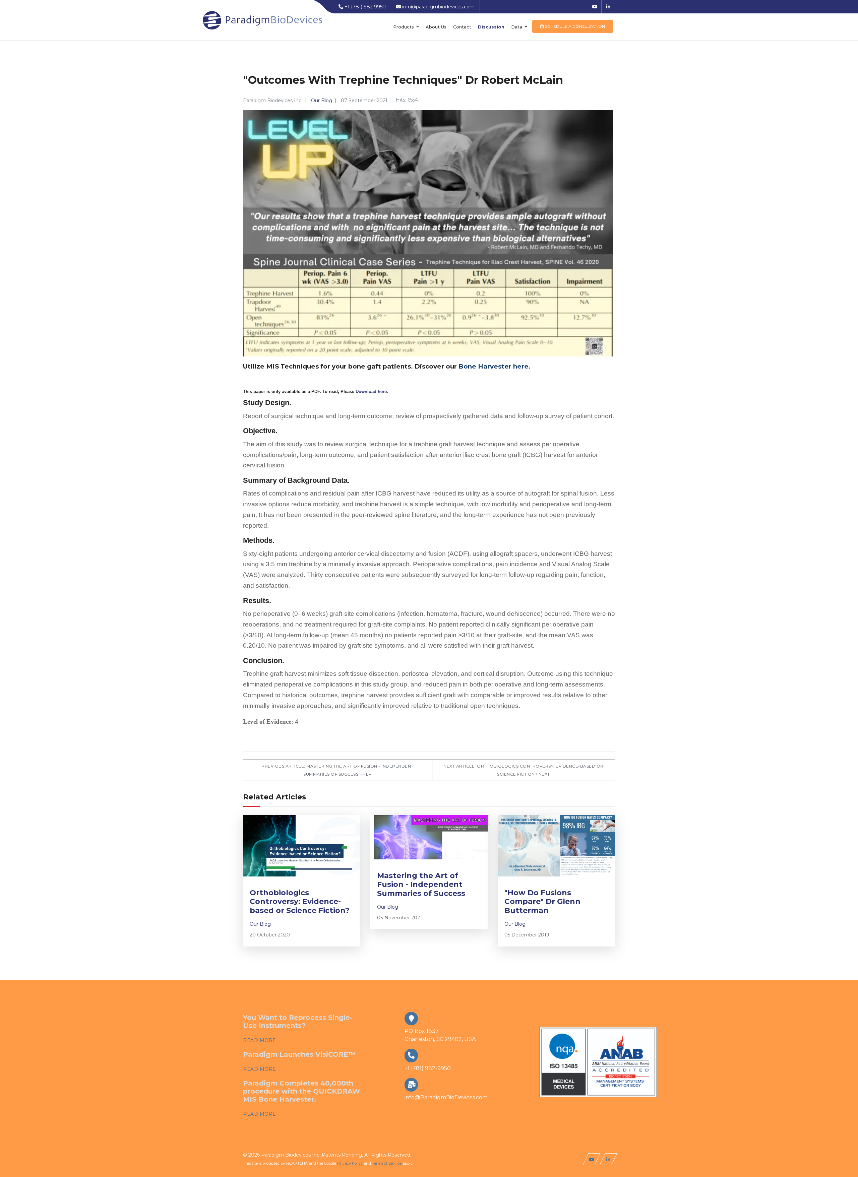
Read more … (262, 1040)
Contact (462, 26)
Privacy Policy (350, 1163)
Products (403, 26)
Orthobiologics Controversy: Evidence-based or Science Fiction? (300, 901)
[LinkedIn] (608, 6)
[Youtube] (594, 6)
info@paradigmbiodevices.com (438, 7)
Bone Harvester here (493, 366)
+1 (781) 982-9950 (428, 1068)
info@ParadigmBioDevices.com (446, 1097)
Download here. (372, 391)
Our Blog (321, 100)
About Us (436, 26)
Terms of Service (387, 1163)
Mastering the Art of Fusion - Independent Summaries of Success (421, 884)
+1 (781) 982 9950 (365, 7)
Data (516, 26)
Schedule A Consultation (574, 26)
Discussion (491, 26)
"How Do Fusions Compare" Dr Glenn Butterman (542, 901)
